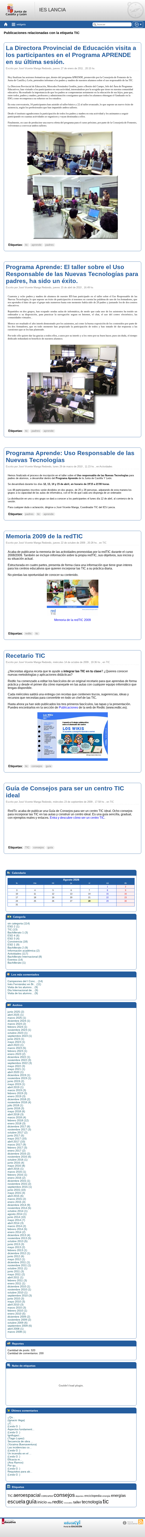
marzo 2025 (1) (17, 1017)
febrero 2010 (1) (17, 1310)
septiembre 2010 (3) (20, 1295)
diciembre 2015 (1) (19, 1180)
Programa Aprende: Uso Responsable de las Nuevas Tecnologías (70, 456)
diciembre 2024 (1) (19, 1020)
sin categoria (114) (19, 923)
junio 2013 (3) (16, 1244)
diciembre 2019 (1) (19, 1075)
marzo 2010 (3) (17, 1307)
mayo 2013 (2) (16, 1247)
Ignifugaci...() (16, 1437)
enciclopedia (93, 1495)
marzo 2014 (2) (17, 1226)
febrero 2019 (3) (17, 1093)
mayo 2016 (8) (16, 1165)
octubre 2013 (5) (18, 1241)
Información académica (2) (24, 950)
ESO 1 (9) (13, 944)
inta (50, 1502)
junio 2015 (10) (17, 1189)
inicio (42, 1502)
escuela (16, 1502)
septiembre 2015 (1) (20, 1186)
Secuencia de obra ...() (22, 1443)
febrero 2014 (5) (17, 1229)
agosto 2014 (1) (17, 1213)
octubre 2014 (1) (18, 1210)
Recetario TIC (25, 655)
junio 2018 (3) (16, 1108)
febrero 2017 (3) (17, 1147)
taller (77, 1502)
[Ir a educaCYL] (72, 1526)
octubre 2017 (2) (18, 1132)
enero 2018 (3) (16, 1123)
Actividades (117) (18, 953)
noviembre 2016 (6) (19, 1156)
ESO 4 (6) (13, 935)
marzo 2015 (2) (17, 1198)
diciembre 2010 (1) (19, 1286)
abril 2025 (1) (16, 1014)
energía (106, 1496)
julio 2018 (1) (15, 1105)
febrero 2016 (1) (17, 1174)
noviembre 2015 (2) (19, 1183)
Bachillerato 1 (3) (18, 932)
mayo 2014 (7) (16, 1220)
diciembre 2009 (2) (19, 1316)
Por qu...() (14, 1467)
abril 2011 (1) (15, 1277)
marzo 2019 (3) (17, 1090)
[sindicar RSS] (140, 1521)
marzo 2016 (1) (17, 1171)
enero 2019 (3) (16, 1096)
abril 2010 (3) (16, 1304)
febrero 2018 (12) (18, 1120)
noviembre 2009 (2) (19, 1319)
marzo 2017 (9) (17, 1144)
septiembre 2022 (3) (20, 1063)
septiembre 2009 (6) (20, 1325)
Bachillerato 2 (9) (18, 947)
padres (49, 244)
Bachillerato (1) (17, 962)
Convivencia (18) (18, 941)
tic (26, 244)
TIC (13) (13, 929)
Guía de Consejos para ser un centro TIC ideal (65, 792)
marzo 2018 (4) (17, 1117)
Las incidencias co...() (20, 1449)
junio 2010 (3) (16, 1298)
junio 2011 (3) (16, 1271)
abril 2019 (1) (16, 1087)
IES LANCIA (52, 9)
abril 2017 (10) (16, 1141)
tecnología (92, 1501)
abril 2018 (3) (16, 1114)
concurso (47, 1495)
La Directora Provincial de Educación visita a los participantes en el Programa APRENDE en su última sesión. (71, 55)
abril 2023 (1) (16, 1044)
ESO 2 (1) (13, 926)
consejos (37, 766)
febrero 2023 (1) (17, 1050)
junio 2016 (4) (16, 1162)
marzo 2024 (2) (17, 1023)
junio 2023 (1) (16, 1038)
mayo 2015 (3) (16, 1192)
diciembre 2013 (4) (19, 1235)
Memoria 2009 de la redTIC (44, 536)
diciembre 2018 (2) (19, 1099)
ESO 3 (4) (13, 938)
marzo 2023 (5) (17, 1047)
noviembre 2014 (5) (19, 1207)
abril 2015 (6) (16, 1195)
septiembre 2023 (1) (20, 1035)
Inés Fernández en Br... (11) (24, 984)
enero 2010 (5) (16, 1313)
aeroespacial (27, 1495)
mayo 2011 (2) (16, 1274)
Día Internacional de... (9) (23, 990)
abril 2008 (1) (16, 1328)
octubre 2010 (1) (18, 1292)
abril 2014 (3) (16, 1223)
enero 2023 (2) (16, 1053)
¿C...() (14, 1425)
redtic (28, 633)
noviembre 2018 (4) (19, 1102)
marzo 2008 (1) (17, 1331)
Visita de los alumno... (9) (23, 987)
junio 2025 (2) (16, 1011)
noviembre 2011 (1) (19, 1265)
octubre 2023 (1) (18, 1032)
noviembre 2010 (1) (19, 1289)
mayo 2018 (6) (16, 1111)
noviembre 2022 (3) (19, 1060)
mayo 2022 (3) (16, 1066)
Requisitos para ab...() (20, 1473)
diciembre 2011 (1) (19, 1262)
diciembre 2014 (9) (19, 1204)
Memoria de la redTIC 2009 (72, 620)
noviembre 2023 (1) (19, 1029)
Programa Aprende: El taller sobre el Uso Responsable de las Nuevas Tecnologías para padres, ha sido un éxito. (72, 274)
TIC (27, 847)
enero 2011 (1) (16, 1283)
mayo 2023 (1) (16, 1041)
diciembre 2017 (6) (19, 1126)
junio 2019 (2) (16, 1081)
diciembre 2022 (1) (19, 1057)
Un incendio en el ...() (19, 1455)
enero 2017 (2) (16, 1150)
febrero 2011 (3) (17, 1280)
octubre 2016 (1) (18, 1159)
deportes (80, 1496)
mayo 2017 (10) (17, 1138)
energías (118, 1495)
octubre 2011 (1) (17, 1268)
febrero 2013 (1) (17, 1250)
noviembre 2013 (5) (19, 1238)
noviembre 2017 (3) (19, 1129)
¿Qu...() (16, 1419)
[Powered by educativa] (9, 1521)
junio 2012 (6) (16, 1256)
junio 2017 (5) (16, 1135)
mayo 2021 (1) (16, 1069)
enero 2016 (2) (16, 1177)
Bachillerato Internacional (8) (25, 956)
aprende (37, 244)
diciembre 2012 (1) (19, 1253)
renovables (68, 1503)
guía (48, 766)
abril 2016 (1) (16, 1168)
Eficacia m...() (15, 1461)
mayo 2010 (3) (16, 1301)
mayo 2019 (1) (16, 1084)
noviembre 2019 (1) (19, 1078)
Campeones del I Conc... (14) (25, 981)
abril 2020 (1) (16, 1072)
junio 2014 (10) (17, 1217)
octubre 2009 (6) (18, 1322)
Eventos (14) (15, 959)
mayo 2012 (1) (16, 1259)
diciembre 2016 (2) (19, 1153)
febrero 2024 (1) (17, 1026)
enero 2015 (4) (16, 1201)
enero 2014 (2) (16, 1232)
